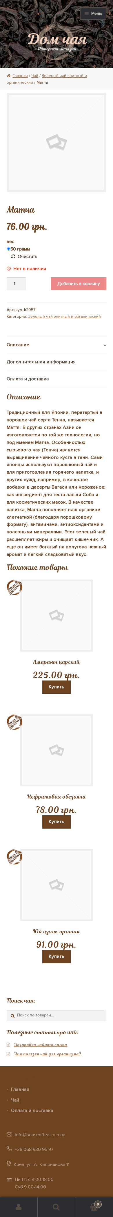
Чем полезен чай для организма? (47, 1054)
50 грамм (20, 249)
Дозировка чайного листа (41, 1045)
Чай (34, 75)
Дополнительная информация (41, 362)
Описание (18, 345)
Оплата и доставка (28, 379)
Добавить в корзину (78, 284)
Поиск (56, 1207)
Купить (56, 687)
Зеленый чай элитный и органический (64, 316)
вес (10, 241)
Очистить (27, 256)
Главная (20, 75)
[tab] (57, 345)
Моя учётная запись (19, 1207)
